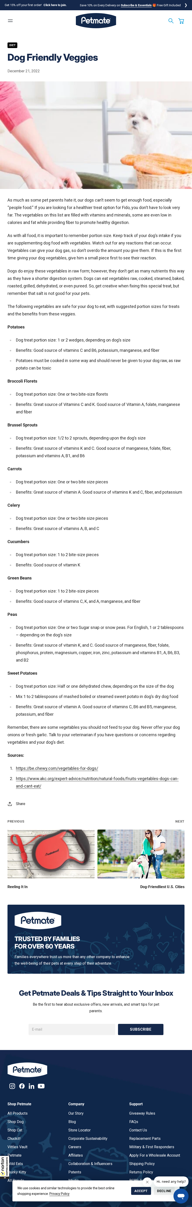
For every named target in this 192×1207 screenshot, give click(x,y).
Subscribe (140, 1029)
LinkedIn (31, 1086)
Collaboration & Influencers (90, 1164)
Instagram (12, 1086)
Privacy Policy (59, 1194)
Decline (164, 1191)
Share (20, 804)
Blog (72, 1122)
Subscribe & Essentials (136, 5)
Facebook (22, 1086)
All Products (17, 1113)
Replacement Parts (145, 1138)
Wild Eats (15, 1164)
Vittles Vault (17, 1147)
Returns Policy (141, 1172)
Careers (74, 1147)
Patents (74, 1172)
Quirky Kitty (16, 1172)
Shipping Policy (142, 1164)
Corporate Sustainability (87, 1138)
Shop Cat (14, 1130)
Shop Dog (15, 1122)
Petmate (14, 1155)
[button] (4, 1167)
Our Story (76, 1113)
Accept (141, 1191)
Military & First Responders (151, 1147)
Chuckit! (14, 1138)
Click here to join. (55, 5)
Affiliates (75, 1155)
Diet (12, 45)
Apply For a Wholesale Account (154, 1155)
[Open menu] (10, 20)
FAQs (133, 1122)
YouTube (41, 1086)
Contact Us (138, 1130)
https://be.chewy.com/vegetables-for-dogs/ (57, 768)
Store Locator (79, 1130)
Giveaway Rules (142, 1113)
